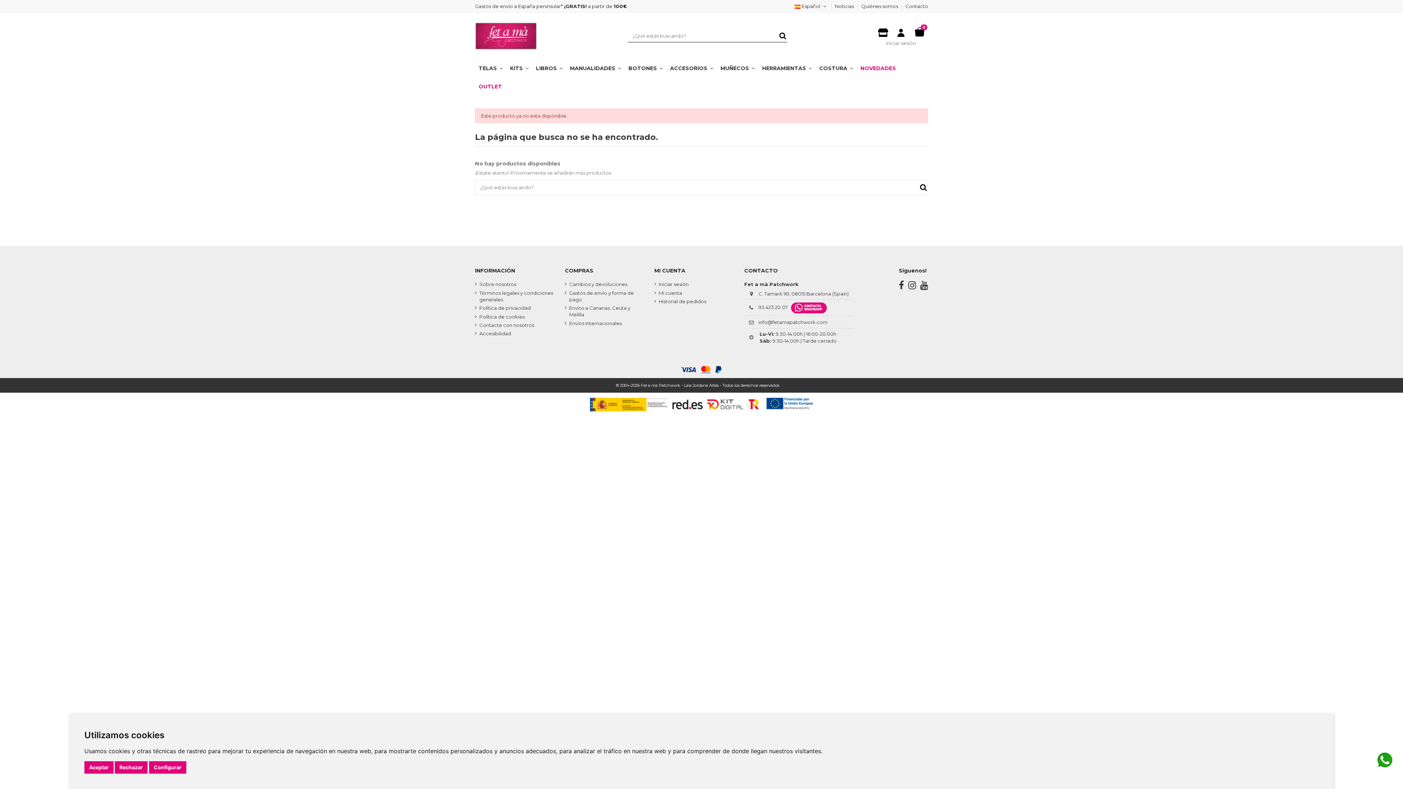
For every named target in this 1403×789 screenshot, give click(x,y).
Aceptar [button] (99, 767)
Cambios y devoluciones (598, 284)
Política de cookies (502, 317)
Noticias (845, 6)
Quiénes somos (880, 6)
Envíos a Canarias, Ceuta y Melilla (599, 311)
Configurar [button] (168, 767)
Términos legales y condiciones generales (516, 296)
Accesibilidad (495, 333)
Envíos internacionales (595, 323)
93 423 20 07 (773, 307)
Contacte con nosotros (506, 325)
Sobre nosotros (497, 284)
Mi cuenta (670, 293)
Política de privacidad (505, 308)
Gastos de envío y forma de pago (601, 296)
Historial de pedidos (682, 301)
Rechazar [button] (131, 767)
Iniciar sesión (674, 284)
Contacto (916, 6)
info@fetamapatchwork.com (793, 322)
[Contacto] (883, 31)
